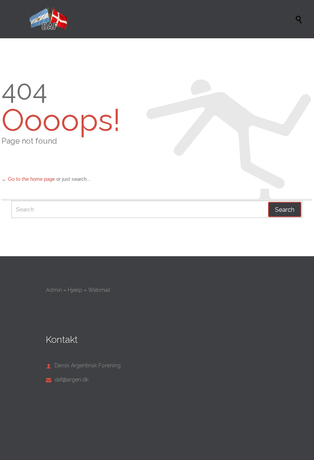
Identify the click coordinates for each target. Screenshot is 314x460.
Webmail (99, 290)
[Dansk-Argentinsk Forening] (161, 19)
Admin (54, 290)
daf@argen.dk (67, 380)
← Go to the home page (28, 179)
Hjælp (75, 290)
